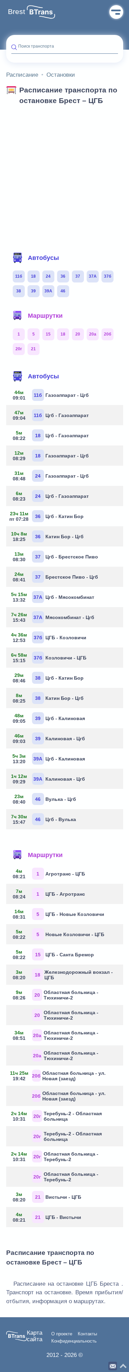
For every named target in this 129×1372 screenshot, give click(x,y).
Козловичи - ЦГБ (48, 657)
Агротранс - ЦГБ (49, 873)
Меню (116, 12)
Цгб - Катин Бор (47, 516)
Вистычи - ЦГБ (47, 1197)
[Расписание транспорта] (41, 12)
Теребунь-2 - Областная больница (56, 1116)
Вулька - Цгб (44, 799)
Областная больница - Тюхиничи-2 (55, 995)
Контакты (87, 1334)
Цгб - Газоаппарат (51, 415)
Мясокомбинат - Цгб (52, 617)
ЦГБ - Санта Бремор (53, 954)
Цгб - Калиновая (49, 718)
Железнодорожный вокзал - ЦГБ (63, 974)
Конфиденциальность (74, 1341)
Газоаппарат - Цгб (51, 395)
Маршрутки (45, 315)
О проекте (61, 1334)
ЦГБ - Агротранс (49, 894)
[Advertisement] (64, 176)
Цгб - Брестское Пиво (55, 556)
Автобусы (43, 257)
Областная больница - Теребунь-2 (55, 1156)
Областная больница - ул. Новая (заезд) (58, 1075)
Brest (16, 12)
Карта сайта (34, 1336)
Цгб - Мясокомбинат (52, 597)
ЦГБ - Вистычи (47, 1217)
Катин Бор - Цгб (47, 536)
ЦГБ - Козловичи (48, 637)
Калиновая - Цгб (49, 738)
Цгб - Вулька (43, 819)
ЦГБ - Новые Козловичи (58, 914)
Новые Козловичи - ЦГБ (58, 934)
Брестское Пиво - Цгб (55, 576)
